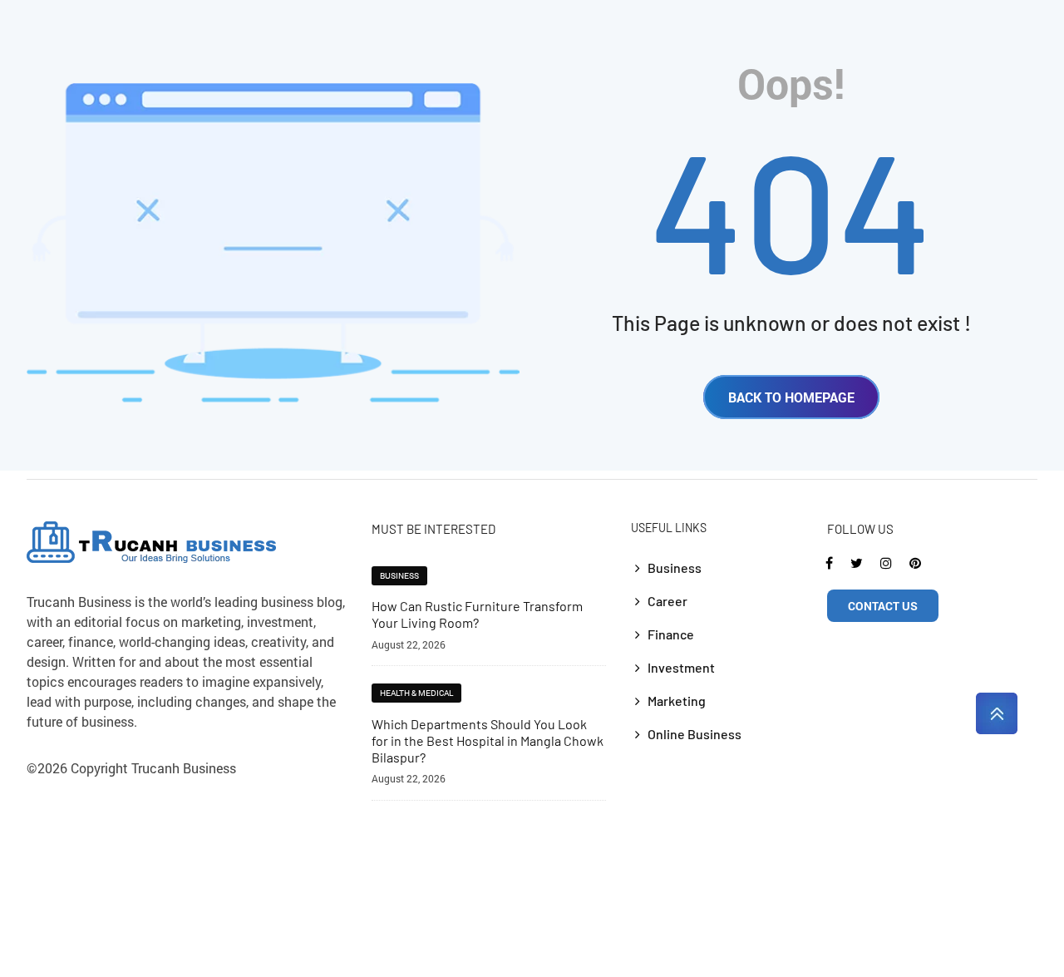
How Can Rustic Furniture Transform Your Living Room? (477, 614)
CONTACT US (883, 606)
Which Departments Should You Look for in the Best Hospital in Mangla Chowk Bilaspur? (487, 740)
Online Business (694, 734)
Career (667, 601)
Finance (671, 634)
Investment (681, 667)
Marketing (677, 700)
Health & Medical (416, 693)
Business (399, 575)
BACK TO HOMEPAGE (791, 397)
